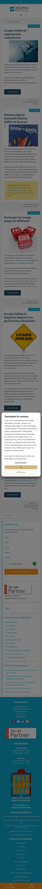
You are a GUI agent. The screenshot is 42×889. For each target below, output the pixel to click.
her (25, 459)
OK (21, 467)
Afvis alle (21, 472)
